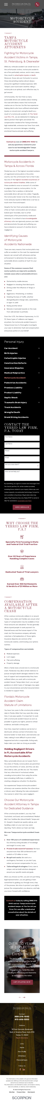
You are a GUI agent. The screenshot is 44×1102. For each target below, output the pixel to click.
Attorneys (22, 1056)
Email (7, 458)
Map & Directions (22, 1038)
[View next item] (24, 997)
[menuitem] (20, 348)
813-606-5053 (22, 1019)
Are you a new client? (12, 464)
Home (22, 1047)
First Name (8, 437)
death (33, 75)
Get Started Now (22, 982)
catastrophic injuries (21, 75)
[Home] (21, 4)
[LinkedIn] (24, 1069)
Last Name (8, 444)
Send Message (22, 507)
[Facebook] (20, 1069)
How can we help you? (12, 471)
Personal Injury (22, 1060)
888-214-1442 (22, 1016)
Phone (7, 451)
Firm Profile (22, 1052)
